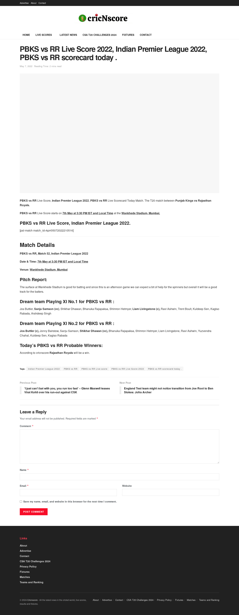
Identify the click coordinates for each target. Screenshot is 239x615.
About (33, 2)
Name (24, 470)
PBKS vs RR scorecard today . (165, 368)
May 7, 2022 (26, 66)
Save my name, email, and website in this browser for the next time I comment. (70, 501)
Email (24, 485)
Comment (27, 426)
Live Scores (44, 35)
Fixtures (128, 35)
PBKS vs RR (71, 368)
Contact (42, 2)
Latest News (68, 35)
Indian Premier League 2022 (44, 368)
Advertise (24, 2)
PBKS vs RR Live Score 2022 (127, 368)
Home (26, 35)
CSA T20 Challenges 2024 (100, 35)
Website (127, 485)
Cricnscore (32, 599)
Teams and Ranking (31, 582)
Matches (25, 577)
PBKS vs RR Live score (94, 368)
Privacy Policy (28, 566)
